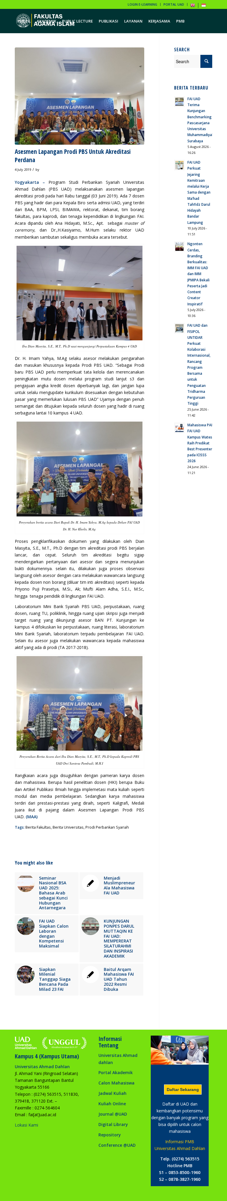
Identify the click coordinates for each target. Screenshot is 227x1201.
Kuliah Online (112, 1103)
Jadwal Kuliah (112, 1093)
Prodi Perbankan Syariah (107, 827)
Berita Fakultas (38, 827)
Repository (109, 1135)
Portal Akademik (115, 1072)
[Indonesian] (203, 6)
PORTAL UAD (173, 4)
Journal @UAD (112, 1114)
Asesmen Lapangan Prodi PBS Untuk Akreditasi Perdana (73, 155)
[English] (192, 6)
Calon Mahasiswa (116, 1083)
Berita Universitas (68, 827)
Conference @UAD (117, 1145)
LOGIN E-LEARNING (142, 4)
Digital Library (113, 1124)
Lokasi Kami (26, 1125)
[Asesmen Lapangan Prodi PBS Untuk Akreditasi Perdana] (79, 96)
